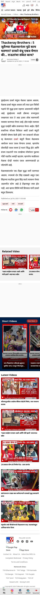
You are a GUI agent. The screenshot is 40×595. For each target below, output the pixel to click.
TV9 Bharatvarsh (9, 570)
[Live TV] (31, 5)
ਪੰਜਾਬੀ (34, 1)
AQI (27, 5)
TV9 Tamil (9, 578)
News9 (8, 1)
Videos (15, 14)
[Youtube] (31, 541)
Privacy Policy (28, 558)
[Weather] (24, 5)
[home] (2, 10)
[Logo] (3, 5)
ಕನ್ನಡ (13, 1)
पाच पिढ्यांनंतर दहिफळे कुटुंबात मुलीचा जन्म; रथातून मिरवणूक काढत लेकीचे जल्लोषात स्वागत (14, 364)
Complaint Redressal (13, 558)
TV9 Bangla (9, 574)
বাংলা (23, 1)
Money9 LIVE (25, 582)
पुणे (28, 10)
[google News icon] (16, 209)
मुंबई (24, 10)
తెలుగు (18, 1)
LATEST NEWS (10, 10)
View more (31, 321)
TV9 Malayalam (20, 578)
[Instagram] (27, 541)
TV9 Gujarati (19, 574)
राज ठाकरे (20, 204)
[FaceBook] (18, 541)
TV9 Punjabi (29, 574)
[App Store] (25, 551)
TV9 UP (30, 578)
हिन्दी (2, 1)
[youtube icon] (10, 209)
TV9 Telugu (21, 570)
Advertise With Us (28, 554)
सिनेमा (38, 10)
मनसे (13, 204)
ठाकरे (16, 139)
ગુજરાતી (28, 1)
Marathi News (6, 14)
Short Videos (9, 321)
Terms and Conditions (19, 562)
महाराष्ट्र (19, 10)
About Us (16, 554)
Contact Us (7, 554)
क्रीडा (32, 10)
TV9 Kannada (31, 570)
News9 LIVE (13, 582)
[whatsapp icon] (21, 209)
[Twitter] (22, 541)
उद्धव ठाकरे (5, 204)
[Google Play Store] (12, 549)
